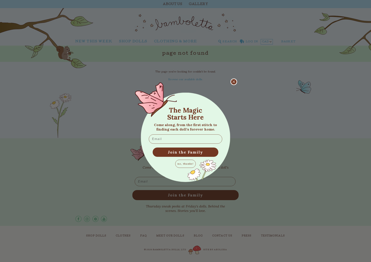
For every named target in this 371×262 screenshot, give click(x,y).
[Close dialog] (234, 82)
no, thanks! (185, 163)
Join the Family (185, 152)
